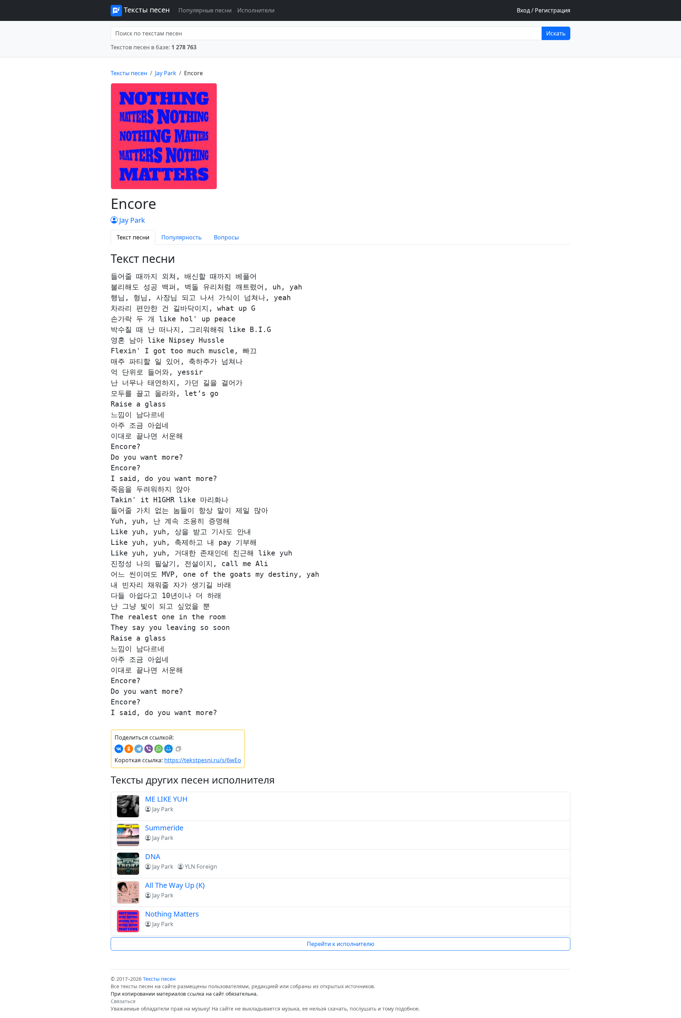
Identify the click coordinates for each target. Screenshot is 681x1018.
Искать (556, 33)
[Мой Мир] (168, 749)
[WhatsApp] (158, 749)
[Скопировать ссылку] (178, 749)
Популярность (181, 237)
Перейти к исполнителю (340, 944)
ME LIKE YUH (166, 799)
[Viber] (148, 749)
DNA (152, 856)
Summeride (164, 827)
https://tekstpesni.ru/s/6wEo (202, 760)
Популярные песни (205, 10)
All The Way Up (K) (175, 885)
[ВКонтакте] (119, 749)
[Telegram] (138, 749)
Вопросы (226, 237)
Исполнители (256, 10)
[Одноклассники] (128, 749)
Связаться (123, 1001)
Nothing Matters (172, 914)
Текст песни (133, 237)
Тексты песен (146, 10)
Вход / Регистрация (543, 10)
